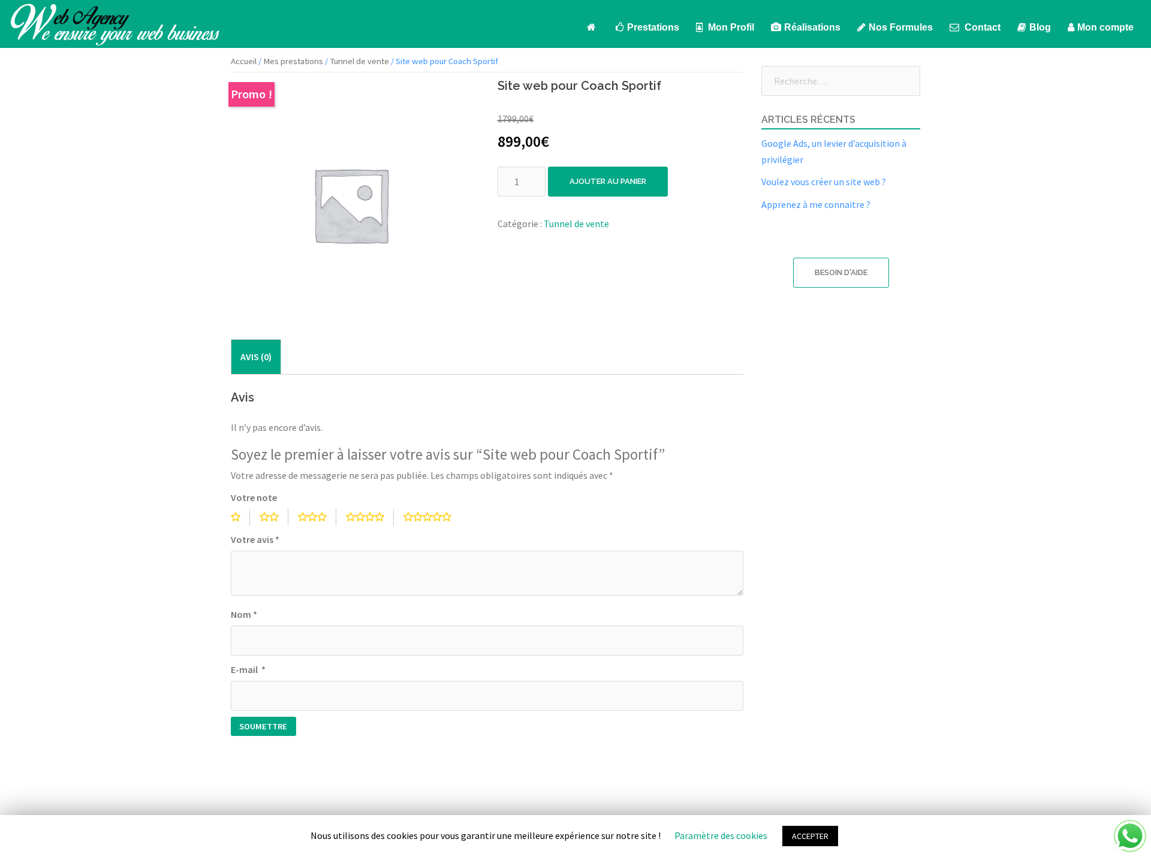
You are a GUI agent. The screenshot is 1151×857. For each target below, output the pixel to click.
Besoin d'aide (841, 272)
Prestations (653, 27)
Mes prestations (293, 61)
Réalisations (812, 27)
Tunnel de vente (359, 61)
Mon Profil (730, 27)
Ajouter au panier (608, 181)
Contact (981, 27)
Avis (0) (256, 357)
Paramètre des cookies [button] (720, 835)
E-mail (248, 669)
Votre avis (255, 539)
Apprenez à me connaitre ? (815, 204)
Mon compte (1105, 27)
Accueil (244, 61)
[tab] (256, 356)
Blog (1040, 27)
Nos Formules (901, 27)
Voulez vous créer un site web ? (823, 182)
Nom (244, 614)
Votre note (254, 497)
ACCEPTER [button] (810, 836)
